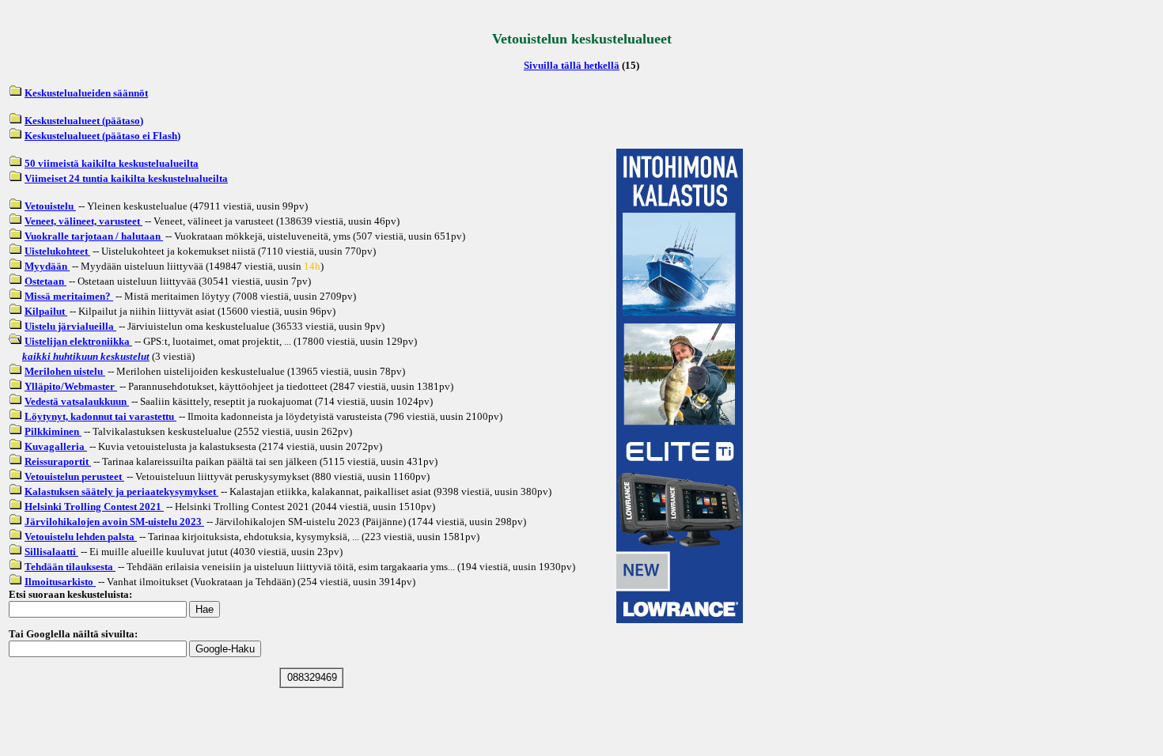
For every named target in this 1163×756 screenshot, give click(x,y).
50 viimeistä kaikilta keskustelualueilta (112, 163)
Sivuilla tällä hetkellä (571, 65)
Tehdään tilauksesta (70, 567)
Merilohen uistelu (65, 371)
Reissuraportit (58, 461)
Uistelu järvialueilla (70, 326)
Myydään (47, 266)
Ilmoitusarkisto (60, 582)
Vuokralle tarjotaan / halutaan (94, 236)
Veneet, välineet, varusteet (83, 221)
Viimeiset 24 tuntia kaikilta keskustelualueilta (126, 178)
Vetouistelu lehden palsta (81, 536)
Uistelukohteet (57, 251)
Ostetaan (45, 281)
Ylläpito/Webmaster (71, 386)
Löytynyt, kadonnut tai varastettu (100, 416)
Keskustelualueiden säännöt (86, 93)
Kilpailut (46, 311)
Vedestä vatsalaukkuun (77, 401)
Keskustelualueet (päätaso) (84, 121)
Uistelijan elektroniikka (78, 341)
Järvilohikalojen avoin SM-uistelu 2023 (114, 521)
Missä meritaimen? (69, 296)
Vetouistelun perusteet (74, 476)
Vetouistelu (50, 206)
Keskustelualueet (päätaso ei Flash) (102, 136)
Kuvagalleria (56, 446)
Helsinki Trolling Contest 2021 (94, 506)
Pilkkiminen (53, 431)
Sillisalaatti (51, 552)
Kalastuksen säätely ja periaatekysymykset (121, 491)
